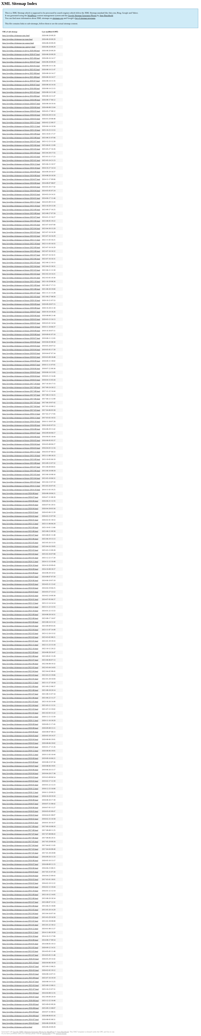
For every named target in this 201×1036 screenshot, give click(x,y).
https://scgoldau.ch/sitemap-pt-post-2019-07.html (20, 766)
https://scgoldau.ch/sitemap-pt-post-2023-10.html (20, 611)
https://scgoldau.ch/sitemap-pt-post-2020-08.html (20, 728)
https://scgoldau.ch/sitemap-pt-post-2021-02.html (20, 713)
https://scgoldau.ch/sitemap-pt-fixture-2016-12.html (21, 414)
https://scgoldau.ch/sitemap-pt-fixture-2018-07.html (21, 365)
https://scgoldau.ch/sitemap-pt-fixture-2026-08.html (21, 100)
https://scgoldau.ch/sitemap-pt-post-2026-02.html (20, 516)
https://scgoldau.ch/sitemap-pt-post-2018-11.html (20, 792)
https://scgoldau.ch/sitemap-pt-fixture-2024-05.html (21, 187)
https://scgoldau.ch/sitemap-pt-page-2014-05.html (20, 1023)
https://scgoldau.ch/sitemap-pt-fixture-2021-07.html (21, 293)
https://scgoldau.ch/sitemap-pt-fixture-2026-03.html (21, 119)
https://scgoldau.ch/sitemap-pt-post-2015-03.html (20, 917)
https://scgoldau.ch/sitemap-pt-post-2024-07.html (20, 577)
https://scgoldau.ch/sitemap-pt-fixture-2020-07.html (21, 312)
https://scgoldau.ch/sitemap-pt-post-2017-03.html (20, 849)
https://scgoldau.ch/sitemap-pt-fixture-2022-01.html (21, 278)
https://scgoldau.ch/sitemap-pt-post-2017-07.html (20, 834)
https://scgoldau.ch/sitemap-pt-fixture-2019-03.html (21, 353)
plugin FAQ (46, 1033)
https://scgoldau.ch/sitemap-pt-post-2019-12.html (20, 751)
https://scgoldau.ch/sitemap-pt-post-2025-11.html (20, 524)
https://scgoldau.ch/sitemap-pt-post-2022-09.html (20, 652)
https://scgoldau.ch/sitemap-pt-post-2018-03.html (20, 815)
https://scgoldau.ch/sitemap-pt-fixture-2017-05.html (21, 403)
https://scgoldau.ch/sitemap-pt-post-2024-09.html (20, 569)
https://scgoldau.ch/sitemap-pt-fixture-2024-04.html (21, 191)
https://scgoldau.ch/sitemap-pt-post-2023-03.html (20, 633)
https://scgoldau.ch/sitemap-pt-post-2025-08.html (20, 531)
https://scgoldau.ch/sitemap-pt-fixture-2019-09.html (21, 331)
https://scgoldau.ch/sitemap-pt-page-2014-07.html (20, 1019)
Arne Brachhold (106, 15)
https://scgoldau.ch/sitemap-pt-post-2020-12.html (20, 717)
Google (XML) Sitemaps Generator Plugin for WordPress (33, 1032)
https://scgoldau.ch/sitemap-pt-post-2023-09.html (20, 614)
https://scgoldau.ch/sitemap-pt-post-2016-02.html (20, 883)
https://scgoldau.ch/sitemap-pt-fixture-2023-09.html (21, 210)
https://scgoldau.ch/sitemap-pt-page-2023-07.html (20, 982)
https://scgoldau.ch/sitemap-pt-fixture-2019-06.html (21, 342)
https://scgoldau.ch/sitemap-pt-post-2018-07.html (20, 804)
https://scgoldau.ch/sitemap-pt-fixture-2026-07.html (21, 104)
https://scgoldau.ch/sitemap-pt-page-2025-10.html (20, 963)
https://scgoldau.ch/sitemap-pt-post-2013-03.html (20, 951)
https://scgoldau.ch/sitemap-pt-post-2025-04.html (20, 546)
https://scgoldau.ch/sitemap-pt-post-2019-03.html (20, 777)
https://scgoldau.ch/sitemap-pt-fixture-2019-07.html (21, 338)
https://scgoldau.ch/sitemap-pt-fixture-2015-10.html (21, 456)
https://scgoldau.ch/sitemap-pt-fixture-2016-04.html (21, 444)
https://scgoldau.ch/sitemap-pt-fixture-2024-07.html (21, 179)
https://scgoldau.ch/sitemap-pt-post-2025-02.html (20, 554)
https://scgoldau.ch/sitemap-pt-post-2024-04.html (20, 588)
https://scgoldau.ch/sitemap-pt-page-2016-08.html (20, 1008)
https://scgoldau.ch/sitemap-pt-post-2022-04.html (20, 671)
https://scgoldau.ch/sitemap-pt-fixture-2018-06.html (21, 368)
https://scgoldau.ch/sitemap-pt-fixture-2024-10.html (21, 168)
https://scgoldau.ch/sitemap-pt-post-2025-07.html (20, 535)
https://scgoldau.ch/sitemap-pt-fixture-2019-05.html (21, 346)
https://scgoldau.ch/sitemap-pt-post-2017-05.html (20, 842)
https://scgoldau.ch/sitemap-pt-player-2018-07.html (21, 85)
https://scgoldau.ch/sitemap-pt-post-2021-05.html (20, 701)
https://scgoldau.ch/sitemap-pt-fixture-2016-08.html (21, 429)
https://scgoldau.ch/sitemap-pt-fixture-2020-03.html (21, 319)
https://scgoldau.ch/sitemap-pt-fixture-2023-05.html (21, 225)
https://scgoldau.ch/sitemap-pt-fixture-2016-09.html (21, 425)
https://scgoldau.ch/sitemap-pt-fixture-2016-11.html (21, 418)
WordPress (31, 15)
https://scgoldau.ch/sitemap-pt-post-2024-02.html (20, 596)
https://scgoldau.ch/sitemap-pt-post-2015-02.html (20, 921)
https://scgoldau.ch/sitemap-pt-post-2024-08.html (20, 573)
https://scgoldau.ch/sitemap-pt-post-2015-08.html (20, 898)
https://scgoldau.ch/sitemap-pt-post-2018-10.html (20, 796)
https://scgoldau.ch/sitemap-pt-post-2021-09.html (20, 686)
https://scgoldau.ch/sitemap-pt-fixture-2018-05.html (21, 372)
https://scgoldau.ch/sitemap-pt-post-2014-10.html (20, 936)
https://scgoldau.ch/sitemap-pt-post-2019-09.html (20, 758)
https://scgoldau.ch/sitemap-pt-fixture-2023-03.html (21, 232)
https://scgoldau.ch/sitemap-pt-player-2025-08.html (21, 58)
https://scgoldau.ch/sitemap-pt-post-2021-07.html (20, 694)
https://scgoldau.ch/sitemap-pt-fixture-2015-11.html (21, 452)
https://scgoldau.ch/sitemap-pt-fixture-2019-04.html (21, 350)
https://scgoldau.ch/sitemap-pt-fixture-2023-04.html (21, 228)
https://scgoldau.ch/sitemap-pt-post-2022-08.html (20, 656)
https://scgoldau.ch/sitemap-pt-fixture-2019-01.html (21, 357)
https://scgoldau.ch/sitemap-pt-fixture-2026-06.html (21, 107)
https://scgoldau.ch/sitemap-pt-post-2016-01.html (20, 887)
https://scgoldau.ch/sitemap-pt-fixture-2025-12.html (21, 122)
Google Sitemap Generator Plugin (82, 15)
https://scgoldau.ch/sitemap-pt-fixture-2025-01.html (21, 160)
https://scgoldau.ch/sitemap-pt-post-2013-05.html (20, 947)
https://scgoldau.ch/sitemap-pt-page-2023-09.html (20, 978)
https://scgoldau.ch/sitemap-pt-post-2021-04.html (20, 705)
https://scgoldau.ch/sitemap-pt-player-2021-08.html (21, 77)
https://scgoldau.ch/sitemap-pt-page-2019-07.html (20, 997)
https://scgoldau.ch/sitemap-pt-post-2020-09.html (20, 724)
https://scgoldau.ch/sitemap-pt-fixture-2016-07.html (21, 433)
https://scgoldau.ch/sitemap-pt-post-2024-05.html (20, 584)
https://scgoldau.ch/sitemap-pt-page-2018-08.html (20, 1000)
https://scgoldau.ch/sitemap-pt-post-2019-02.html (20, 781)
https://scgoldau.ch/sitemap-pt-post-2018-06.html (20, 807)
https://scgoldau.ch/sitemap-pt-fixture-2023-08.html (21, 213)
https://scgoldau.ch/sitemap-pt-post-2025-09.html (20, 527)
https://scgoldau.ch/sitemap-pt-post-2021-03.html (20, 709)
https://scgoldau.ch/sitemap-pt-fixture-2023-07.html (21, 217)
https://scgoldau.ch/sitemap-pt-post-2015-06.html (20, 906)
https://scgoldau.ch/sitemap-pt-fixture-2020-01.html (21, 323)
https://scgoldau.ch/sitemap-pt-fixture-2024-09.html (21, 172)
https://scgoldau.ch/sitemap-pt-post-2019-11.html (20, 754)
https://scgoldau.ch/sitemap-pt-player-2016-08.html (21, 88)
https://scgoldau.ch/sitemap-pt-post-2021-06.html (20, 698)
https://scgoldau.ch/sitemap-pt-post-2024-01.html (20, 599)
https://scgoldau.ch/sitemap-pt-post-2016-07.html (20, 864)
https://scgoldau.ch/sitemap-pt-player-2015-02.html (21, 92)
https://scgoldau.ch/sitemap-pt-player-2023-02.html (21, 69)
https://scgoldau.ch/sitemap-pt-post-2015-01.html (20, 925)
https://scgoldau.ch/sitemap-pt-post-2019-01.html (20, 785)
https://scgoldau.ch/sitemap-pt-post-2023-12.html (20, 603)
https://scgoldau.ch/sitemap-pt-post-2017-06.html (20, 838)
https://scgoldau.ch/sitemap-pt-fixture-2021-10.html (21, 281)
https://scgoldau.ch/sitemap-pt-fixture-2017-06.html (21, 399)
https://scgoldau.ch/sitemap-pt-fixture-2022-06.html (21, 259)
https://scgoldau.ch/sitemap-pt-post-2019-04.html (20, 773)
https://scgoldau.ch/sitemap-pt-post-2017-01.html (20, 853)
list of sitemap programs (85, 18)
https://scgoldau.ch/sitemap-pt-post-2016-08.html (20, 860)
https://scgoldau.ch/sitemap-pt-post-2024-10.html (20, 565)
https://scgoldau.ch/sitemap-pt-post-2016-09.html (20, 857)
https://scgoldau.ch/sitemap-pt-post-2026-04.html (20, 508)
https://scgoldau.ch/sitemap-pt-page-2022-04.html (20, 993)
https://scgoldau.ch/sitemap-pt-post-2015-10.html (20, 891)
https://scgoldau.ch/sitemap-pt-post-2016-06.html (20, 868)
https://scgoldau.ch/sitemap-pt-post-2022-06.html (20, 664)
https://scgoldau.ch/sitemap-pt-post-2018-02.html (20, 819)
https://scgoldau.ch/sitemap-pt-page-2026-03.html (20, 959)
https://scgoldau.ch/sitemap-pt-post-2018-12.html (20, 789)
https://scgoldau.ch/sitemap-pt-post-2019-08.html (20, 762)
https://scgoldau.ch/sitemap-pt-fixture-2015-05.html (21, 474)
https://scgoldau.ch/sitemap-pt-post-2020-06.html (20, 732)
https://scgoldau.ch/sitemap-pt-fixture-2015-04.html (21, 478)
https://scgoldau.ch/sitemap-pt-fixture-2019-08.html (21, 334)
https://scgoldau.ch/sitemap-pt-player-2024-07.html (21, 62)
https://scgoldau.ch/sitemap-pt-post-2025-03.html (20, 550)
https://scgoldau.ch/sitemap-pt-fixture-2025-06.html (21, 145)
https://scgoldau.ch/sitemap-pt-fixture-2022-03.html (21, 270)
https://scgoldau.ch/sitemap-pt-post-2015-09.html (20, 895)
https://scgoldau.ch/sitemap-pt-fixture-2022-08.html (21, 251)
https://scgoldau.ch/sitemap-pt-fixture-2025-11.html (21, 126)
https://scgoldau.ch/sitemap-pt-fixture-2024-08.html (21, 175)
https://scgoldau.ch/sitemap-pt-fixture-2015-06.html (21, 471)
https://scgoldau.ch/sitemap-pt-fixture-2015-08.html (21, 463)
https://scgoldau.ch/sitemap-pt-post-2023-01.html (20, 641)
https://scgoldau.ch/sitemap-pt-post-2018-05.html (20, 811)
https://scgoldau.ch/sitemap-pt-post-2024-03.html (20, 592)
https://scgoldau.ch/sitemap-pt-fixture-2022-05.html (21, 262)
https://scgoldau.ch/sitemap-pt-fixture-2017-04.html (21, 406)
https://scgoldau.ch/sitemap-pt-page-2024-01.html (20, 974)
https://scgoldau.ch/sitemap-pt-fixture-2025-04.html (21, 153)
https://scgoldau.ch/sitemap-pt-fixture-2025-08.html (21, 138)
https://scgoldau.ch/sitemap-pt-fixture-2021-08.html (21, 289)
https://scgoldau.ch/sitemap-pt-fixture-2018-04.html (21, 376)
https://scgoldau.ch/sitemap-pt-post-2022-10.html (20, 649)
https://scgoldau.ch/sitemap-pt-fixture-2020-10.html (21, 300)
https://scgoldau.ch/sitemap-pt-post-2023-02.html (20, 637)
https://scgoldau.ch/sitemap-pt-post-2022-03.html (20, 675)
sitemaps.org (57, 18)
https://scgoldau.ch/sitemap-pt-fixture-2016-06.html (21, 437)
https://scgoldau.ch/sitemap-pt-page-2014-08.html (20, 1016)
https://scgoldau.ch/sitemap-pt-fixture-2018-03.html (21, 380)
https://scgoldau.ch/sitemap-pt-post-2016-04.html (20, 876)
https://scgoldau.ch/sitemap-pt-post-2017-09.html (20, 826)
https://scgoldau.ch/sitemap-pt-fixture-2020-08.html (21, 308)
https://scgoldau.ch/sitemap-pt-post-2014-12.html (20, 929)
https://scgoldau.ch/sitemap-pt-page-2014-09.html (20, 1012)
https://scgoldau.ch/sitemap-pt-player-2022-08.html (21, 73)
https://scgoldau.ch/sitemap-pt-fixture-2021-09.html (21, 285)
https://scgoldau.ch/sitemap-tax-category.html (18, 47)
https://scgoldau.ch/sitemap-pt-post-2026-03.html (20, 512)
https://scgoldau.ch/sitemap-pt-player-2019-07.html (21, 81)
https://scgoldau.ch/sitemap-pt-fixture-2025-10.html (21, 130)
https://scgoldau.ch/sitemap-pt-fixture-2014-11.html (21, 486)
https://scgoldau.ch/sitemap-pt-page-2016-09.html (20, 1004)
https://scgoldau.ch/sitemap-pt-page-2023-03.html (20, 985)
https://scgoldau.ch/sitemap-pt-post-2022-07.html (20, 660)
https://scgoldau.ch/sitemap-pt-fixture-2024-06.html (21, 183)
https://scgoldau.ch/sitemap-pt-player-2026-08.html (21, 51)
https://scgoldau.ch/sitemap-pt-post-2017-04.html (20, 845)
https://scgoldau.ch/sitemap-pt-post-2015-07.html (20, 902)
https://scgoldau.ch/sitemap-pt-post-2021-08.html (20, 690)
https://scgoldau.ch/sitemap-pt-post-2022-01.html (20, 679)
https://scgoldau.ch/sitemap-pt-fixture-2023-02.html (21, 236)
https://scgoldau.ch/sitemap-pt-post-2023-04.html (20, 630)
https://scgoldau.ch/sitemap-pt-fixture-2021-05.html (21, 297)
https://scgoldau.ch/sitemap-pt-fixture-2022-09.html (21, 247)
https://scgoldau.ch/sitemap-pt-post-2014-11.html (20, 932)
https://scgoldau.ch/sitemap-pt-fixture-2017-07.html (21, 395)
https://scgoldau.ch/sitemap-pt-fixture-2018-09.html (21, 361)
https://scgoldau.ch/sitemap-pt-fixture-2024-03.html (21, 194)
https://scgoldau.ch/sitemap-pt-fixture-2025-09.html (21, 134)
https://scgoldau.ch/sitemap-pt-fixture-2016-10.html (21, 421)
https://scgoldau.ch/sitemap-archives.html (17, 1027)
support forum (61, 1033)
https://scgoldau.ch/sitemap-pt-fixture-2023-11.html (21, 202)
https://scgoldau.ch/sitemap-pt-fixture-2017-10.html (21, 384)
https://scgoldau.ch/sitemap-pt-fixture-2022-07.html (21, 255)
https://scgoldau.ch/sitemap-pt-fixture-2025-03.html (21, 157)
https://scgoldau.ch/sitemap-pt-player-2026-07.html (21, 54)
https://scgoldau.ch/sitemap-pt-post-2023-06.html (20, 622)
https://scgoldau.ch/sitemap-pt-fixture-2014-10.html (21, 490)
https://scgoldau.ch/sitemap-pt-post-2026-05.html (20, 505)
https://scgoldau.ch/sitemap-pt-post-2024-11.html (20, 561)
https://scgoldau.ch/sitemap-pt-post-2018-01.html (20, 823)
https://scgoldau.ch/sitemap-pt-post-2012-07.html (20, 955)
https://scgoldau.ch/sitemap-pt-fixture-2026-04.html (21, 115)
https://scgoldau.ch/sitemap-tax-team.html (17, 39)
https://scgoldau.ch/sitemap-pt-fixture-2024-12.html (21, 164)
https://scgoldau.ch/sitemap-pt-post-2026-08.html (20, 493)
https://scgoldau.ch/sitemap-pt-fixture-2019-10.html (21, 327)
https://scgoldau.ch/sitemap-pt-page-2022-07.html (20, 989)
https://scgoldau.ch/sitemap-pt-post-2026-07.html (20, 497)
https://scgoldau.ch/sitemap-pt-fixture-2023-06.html (21, 221)
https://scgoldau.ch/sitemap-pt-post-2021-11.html (20, 683)
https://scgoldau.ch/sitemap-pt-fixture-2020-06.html (21, 315)
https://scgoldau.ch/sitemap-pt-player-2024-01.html (21, 66)
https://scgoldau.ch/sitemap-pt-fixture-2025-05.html (21, 149)
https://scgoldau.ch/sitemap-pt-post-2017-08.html (20, 830)
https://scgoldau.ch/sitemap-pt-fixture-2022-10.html (21, 244)
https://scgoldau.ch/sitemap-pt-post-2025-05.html (20, 543)
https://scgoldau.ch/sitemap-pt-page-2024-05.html (20, 970)
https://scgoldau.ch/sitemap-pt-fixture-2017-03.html (21, 410)
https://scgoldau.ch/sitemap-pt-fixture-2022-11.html (21, 240)
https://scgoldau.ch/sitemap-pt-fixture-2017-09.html (21, 387)
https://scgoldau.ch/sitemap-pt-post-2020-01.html (20, 747)
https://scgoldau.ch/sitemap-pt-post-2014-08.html (20, 940)
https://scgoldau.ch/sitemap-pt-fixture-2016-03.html (21, 448)
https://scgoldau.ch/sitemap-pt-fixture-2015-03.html (21, 482)
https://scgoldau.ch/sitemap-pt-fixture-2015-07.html (21, 467)
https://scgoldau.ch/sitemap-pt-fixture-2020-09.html (21, 304)
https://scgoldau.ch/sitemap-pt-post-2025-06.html (20, 539)
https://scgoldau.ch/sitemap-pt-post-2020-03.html (20, 743)
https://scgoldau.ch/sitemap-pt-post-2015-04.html (20, 913)
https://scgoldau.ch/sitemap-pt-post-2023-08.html (20, 618)
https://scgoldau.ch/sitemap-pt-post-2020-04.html (20, 739)
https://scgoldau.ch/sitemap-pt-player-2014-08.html (21, 96)
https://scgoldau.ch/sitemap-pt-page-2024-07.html (20, 966)
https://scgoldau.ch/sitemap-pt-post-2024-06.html (20, 580)
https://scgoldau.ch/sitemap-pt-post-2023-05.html (20, 626)
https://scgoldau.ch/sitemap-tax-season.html (18, 43)
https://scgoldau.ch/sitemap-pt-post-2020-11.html (20, 720)
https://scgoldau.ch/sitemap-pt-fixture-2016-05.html (21, 440)
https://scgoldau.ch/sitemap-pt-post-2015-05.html (20, 910)
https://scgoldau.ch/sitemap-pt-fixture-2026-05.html (21, 111)
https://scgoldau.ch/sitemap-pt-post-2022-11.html (20, 645)
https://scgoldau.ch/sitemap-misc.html (16, 35)
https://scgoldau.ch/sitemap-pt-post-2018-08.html (20, 800)
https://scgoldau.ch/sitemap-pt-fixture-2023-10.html (21, 206)
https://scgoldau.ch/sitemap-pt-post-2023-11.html (20, 607)
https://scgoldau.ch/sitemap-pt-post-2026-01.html (20, 520)
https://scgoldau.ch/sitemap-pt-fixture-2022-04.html (21, 266)
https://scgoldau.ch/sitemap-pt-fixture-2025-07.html (21, 141)
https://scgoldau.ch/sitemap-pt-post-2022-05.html (20, 667)
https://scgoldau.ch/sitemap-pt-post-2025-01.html (20, 558)
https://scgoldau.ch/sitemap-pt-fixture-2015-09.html (21, 459)
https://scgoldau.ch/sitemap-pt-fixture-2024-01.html (21, 198)
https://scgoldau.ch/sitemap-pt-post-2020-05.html (20, 736)
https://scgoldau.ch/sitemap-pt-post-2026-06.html (20, 501)
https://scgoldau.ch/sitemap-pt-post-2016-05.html (20, 872)
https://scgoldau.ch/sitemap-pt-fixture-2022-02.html (21, 274)
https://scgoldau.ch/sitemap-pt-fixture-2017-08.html (21, 391)
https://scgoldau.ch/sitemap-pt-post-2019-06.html (20, 770)
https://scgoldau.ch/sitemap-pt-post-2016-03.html (20, 879)
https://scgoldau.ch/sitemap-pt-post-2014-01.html (20, 944)
